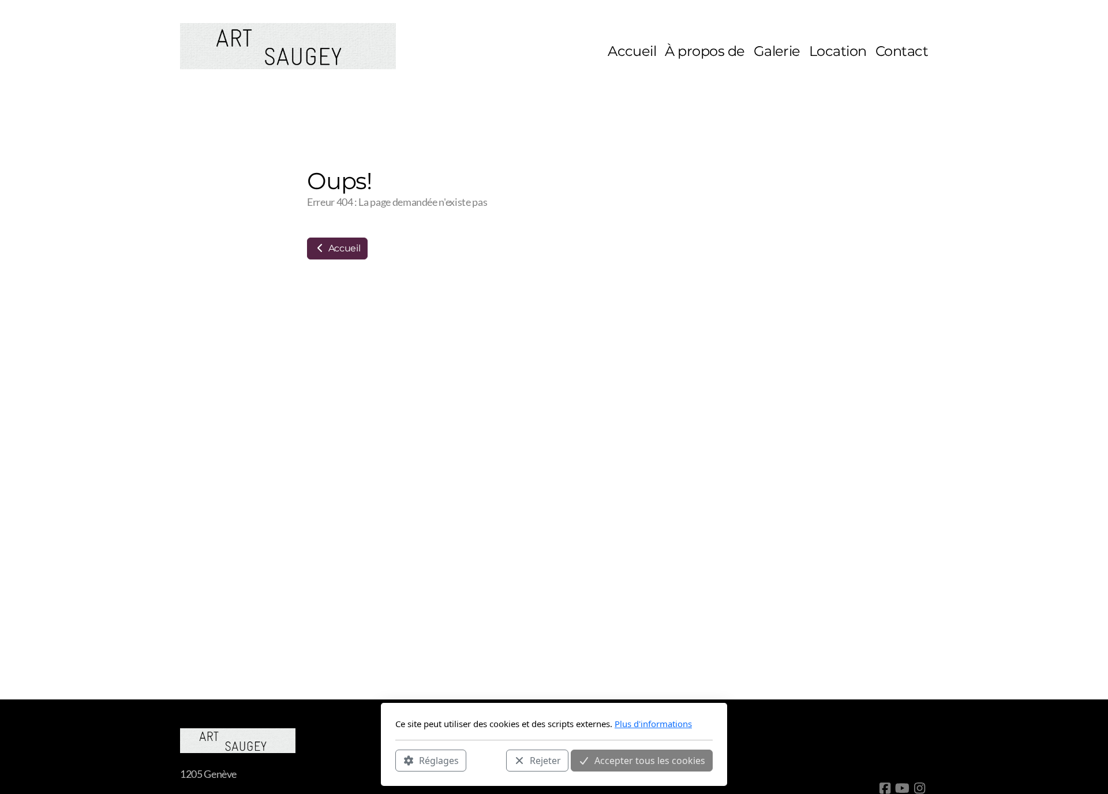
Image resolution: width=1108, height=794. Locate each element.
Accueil (343, 248)
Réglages (439, 760)
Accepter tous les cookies (649, 760)
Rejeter (545, 760)
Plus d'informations (653, 723)
